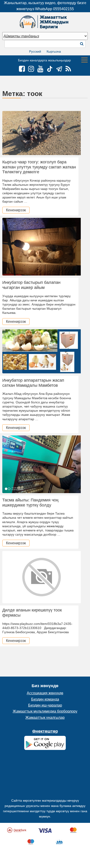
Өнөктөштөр (45, 731)
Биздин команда (45, 699)
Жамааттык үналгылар (45, 717)
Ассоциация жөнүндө (45, 693)
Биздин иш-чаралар (45, 705)
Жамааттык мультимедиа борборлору (45, 711)
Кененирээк (16, 210)
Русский (35, 51)
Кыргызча (54, 51)
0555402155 (63, 9)
